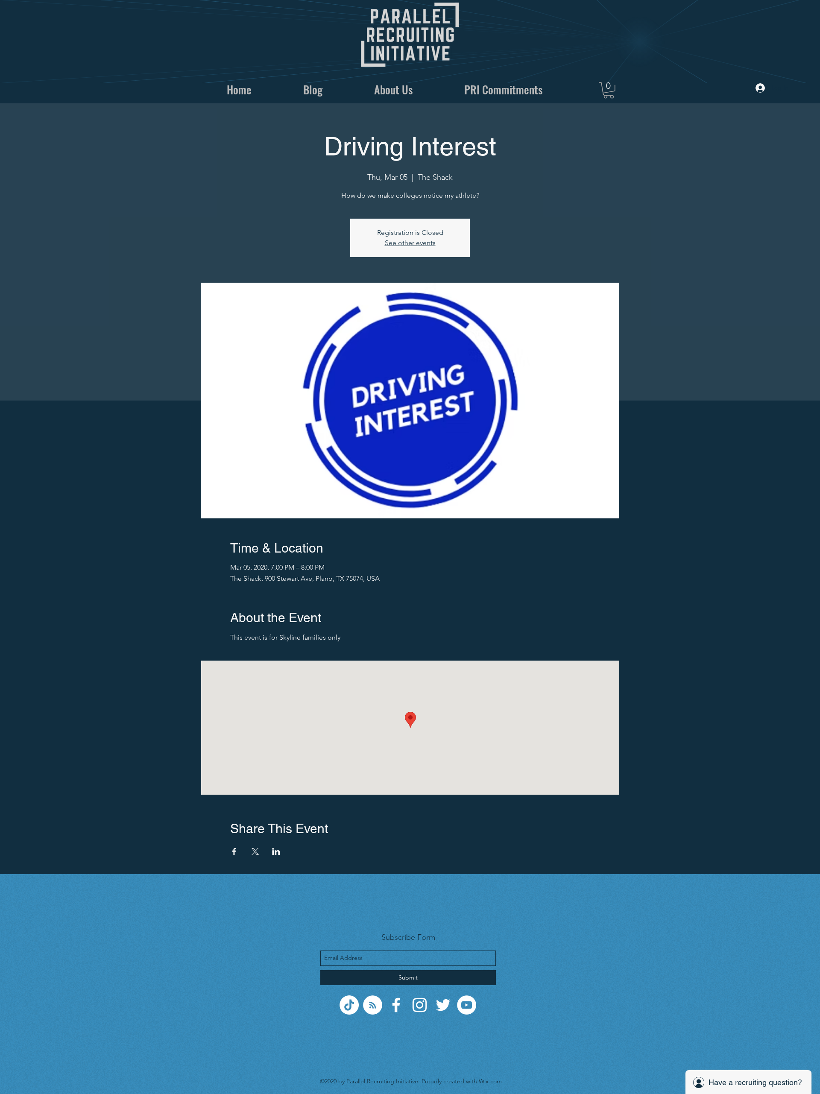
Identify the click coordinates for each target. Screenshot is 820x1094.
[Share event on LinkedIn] (276, 851)
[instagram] (419, 1005)
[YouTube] (466, 1005)
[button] (608, 90)
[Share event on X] (255, 851)
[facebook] (396, 1005)
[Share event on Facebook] (234, 851)
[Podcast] (372, 1005)
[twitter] (443, 1005)
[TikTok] (349, 1005)
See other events (410, 243)
